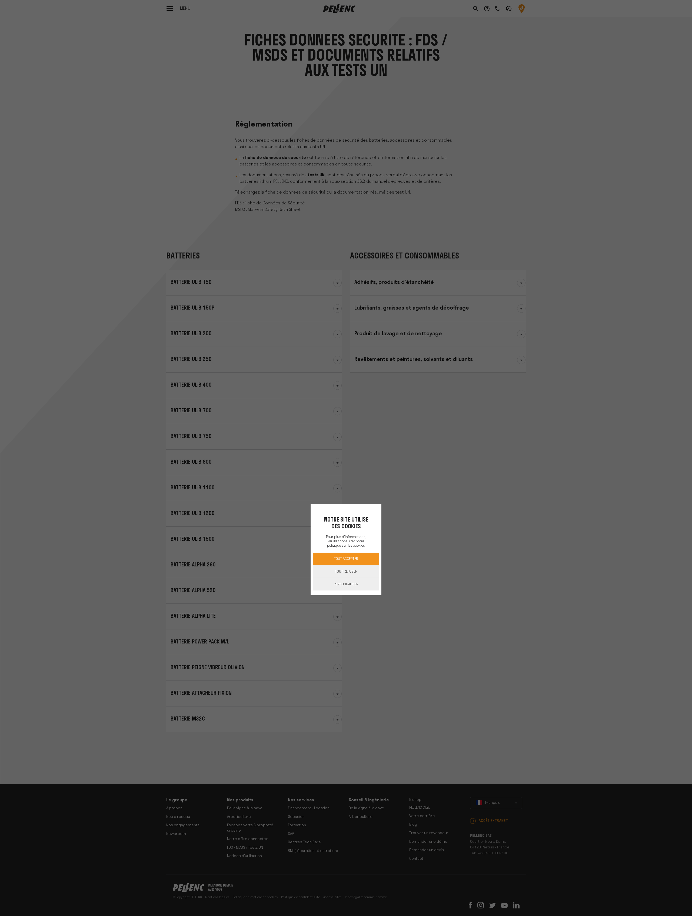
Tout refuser (346, 572)
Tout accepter (346, 559)
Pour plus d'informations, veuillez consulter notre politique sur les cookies (346, 541)
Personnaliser (346, 584)
